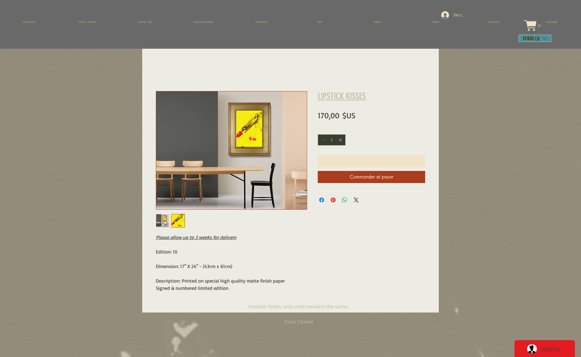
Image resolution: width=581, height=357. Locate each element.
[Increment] (341, 140)
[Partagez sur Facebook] (321, 200)
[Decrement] (322, 140)
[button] (537, 25)
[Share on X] (356, 200)
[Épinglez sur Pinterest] (333, 200)
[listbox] (534, 38)
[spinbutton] (331, 140)
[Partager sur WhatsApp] (344, 200)
